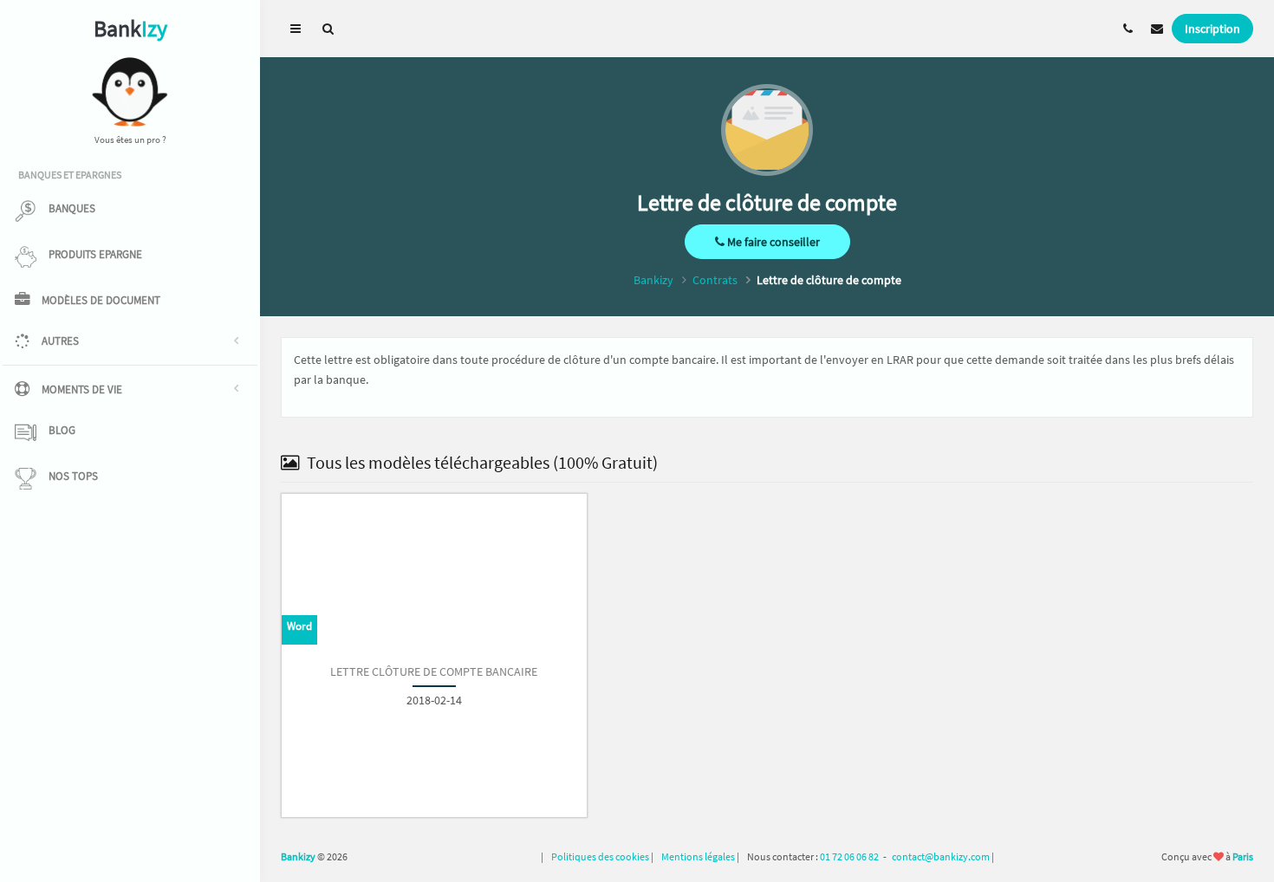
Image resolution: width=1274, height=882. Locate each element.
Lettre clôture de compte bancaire (433, 671)
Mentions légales (698, 856)
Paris (1242, 856)
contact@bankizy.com (941, 856)
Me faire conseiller (772, 242)
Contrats (715, 280)
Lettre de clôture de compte (829, 280)
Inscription (1212, 28)
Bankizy (653, 280)
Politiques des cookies (600, 856)
